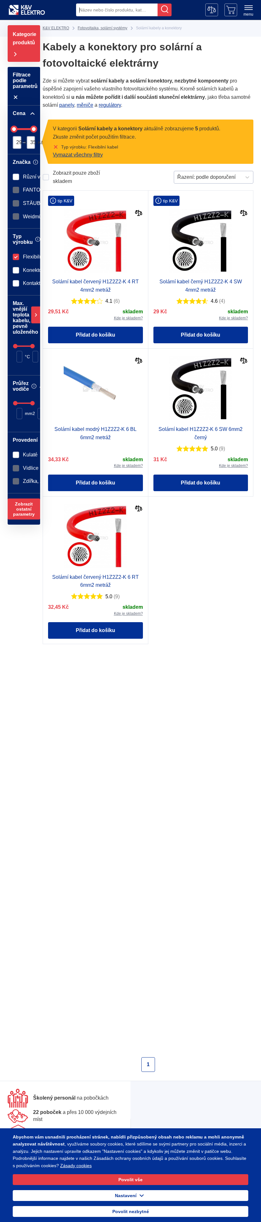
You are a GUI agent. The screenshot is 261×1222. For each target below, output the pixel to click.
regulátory (75, 105)
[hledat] (165, 10)
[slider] (14, 129)
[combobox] (116, 10)
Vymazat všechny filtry (78, 155)
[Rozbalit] (35, 315)
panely (236, 97)
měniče (51, 105)
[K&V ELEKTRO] (26, 10)
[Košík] (230, 10)
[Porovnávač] (211, 10)
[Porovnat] (138, 214)
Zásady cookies (28, 1165)
